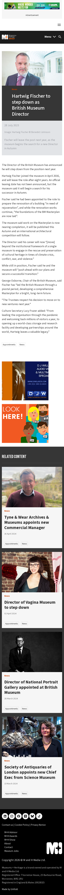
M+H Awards (10, 836)
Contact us (8, 824)
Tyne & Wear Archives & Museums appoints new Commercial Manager (26, 522)
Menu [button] (48, 36)
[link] (32, 487)
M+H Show (9, 839)
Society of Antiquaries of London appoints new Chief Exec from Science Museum (30, 772)
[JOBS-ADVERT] (25, 423)
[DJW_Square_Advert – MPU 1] (25, 380)
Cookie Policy (22, 824)
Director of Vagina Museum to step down (29, 604)
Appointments (9, 344)
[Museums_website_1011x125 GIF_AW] (32, 5)
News (22, 344)
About (7, 843)
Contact (8, 847)
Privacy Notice (38, 824)
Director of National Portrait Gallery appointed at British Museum (31, 687)
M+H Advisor (10, 832)
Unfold (14, 889)
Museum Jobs (11, 851)
